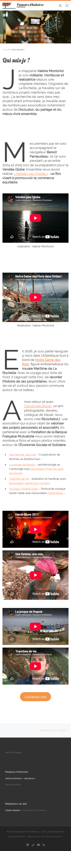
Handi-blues (55, 493)
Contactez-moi (36, 696)
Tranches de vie (19, 478)
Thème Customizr (54, 836)
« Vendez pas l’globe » (31, 174)
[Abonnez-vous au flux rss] (44, 845)
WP (23, 836)
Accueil (6, 49)
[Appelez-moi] (33, 845)
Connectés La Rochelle (33, 810)
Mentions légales (13, 752)
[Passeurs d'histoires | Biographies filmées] (9, 5)
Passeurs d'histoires (27, 831)
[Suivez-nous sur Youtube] (38, 845)
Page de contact (13, 784)
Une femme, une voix (23, 454)
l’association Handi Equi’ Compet (29, 483)
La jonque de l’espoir (22, 464)
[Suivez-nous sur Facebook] (27, 845)
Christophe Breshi (37, 406)
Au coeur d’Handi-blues (23, 488)
